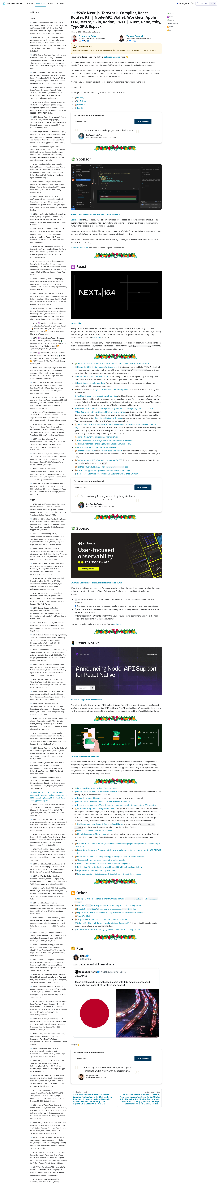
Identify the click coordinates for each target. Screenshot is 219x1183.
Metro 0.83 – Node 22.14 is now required (94, 830)
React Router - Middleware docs (91, 383)
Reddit (80, 108)
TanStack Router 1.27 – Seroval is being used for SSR (99, 460)
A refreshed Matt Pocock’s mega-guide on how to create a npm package (108, 929)
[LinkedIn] (88, 40)
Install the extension (79, 247)
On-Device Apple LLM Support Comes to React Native (100, 824)
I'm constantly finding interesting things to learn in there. (108, 498)
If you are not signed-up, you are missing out (108, 130)
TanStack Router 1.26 (86, 451)
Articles (30, 3)
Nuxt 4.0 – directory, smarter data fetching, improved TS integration (109, 905)
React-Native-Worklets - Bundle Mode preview (97, 791)
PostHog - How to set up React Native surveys (97, 788)
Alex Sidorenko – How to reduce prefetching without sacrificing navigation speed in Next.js (116, 408)
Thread (51, 3)
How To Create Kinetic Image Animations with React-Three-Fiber (104, 440)
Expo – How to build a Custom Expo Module (96, 870)
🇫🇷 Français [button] (182, 3)
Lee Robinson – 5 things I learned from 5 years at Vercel (101, 412)
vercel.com (97, 337)
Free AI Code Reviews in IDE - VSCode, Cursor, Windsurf (95, 214)
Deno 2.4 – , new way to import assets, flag (106, 909)
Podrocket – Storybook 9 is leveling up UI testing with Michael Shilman (107, 474)
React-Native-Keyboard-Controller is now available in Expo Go (103, 801)
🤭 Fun (169, 30)
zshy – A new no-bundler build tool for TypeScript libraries (102, 919)
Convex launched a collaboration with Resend (96, 447)
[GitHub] (85, 40)
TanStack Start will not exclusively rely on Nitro (97, 396)
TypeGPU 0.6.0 (83, 916)
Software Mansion (112, 57)
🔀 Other (170, 27)
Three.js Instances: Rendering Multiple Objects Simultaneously (104, 444)
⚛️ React (170, 17)
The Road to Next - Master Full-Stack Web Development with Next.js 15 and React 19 (113, 363)
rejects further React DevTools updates (111, 389)
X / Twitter (81, 101)
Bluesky (80, 97)
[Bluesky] (83, 40)
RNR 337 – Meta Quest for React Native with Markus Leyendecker (105, 863)
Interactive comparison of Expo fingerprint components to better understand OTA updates (116, 805)
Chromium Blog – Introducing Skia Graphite (96, 808)
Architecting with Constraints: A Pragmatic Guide (98, 437)
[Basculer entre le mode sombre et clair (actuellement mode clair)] (192, 3)
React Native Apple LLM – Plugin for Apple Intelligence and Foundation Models (111, 856)
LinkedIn (81, 104)
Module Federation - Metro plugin (91, 834)
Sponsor (60, 3)
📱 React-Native (172, 23)
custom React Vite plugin (111, 451)
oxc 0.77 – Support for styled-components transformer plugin (103, 470)
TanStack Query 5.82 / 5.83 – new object (102, 467)
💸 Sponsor (171, 13)
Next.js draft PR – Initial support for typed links (97, 367)
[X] (80, 40)
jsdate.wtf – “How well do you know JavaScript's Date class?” (103, 923)
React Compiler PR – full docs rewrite (93, 376)
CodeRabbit (76, 220)
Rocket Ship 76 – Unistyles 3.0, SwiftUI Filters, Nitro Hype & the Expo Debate (109, 867)
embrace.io (118, 624)
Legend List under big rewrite (90, 798)
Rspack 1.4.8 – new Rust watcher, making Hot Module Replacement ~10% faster (111, 912)
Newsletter (40, 3)
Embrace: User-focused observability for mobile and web (96, 583)
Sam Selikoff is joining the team (108, 418)
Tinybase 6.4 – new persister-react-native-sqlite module (101, 860)
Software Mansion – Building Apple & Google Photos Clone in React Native (109, 874)
